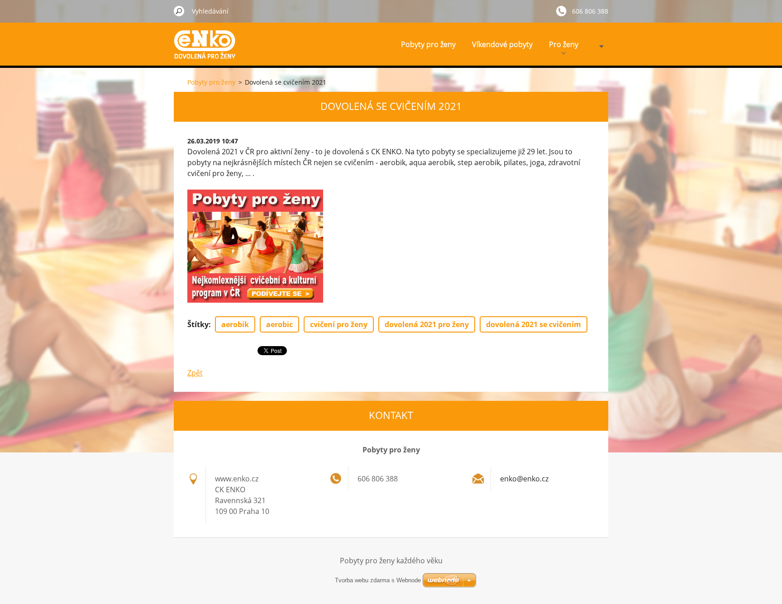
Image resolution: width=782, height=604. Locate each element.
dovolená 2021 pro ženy (427, 324)
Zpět (195, 373)
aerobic (279, 324)
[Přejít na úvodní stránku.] (207, 51)
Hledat (179, 11)
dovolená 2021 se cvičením (533, 324)
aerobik (235, 324)
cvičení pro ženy (338, 324)
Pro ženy (563, 44)
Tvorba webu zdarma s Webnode (378, 580)
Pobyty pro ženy (428, 44)
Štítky (198, 324)
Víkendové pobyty (502, 44)
